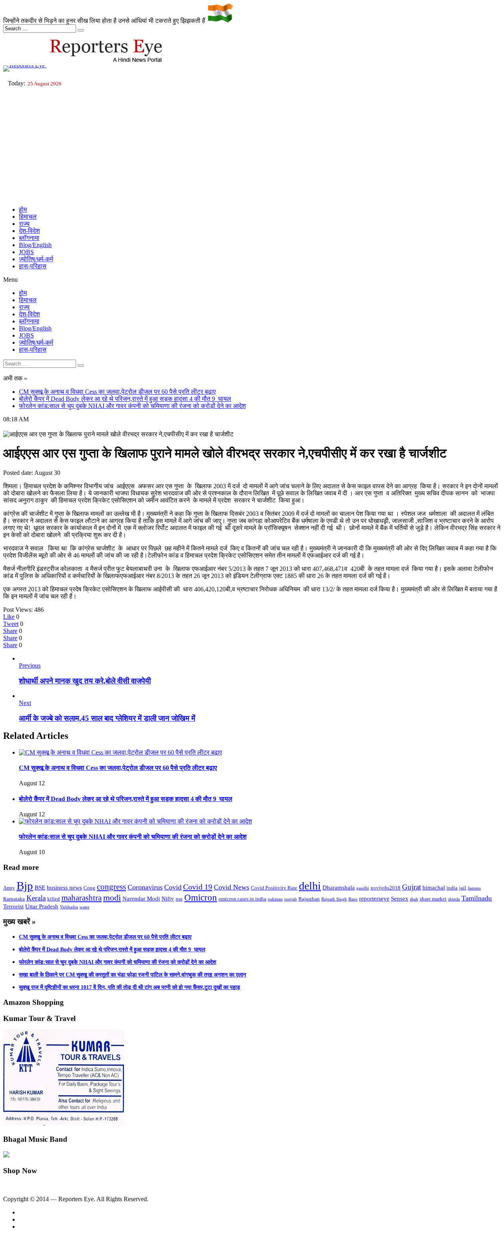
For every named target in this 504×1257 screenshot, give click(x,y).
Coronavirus (145, 887)
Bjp (25, 885)
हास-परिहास (32, 266)
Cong (89, 888)
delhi (310, 886)
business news (64, 887)
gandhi (362, 888)
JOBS (26, 252)
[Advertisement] (252, 145)
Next (25, 703)
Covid (173, 887)
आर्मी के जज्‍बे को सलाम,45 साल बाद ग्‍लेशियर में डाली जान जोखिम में (107, 718)
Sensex (399, 898)
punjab (290, 899)
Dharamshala (338, 887)
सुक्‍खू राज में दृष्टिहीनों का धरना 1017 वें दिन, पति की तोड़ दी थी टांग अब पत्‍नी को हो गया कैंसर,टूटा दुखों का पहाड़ (129, 987)
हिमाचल (28, 216)
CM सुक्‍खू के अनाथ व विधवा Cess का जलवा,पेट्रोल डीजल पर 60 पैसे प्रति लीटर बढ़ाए (117, 391)
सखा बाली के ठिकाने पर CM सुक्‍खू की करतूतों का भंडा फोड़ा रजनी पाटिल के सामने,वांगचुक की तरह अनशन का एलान (132, 975)
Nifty (167, 898)
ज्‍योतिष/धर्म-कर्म (36, 259)
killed (53, 899)
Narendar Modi (141, 898)
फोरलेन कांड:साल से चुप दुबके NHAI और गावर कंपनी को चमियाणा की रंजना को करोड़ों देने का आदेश (132, 405)
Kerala (36, 898)
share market (433, 899)
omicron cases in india (242, 899)
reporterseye (374, 898)
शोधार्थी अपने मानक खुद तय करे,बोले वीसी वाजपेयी (85, 681)
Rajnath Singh (334, 899)
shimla (454, 899)
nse (179, 899)
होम (23, 209)
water (84, 907)
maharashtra (81, 898)
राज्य (24, 223)
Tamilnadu (476, 898)
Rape (353, 899)
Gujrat (411, 887)
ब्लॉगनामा (29, 237)
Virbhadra (69, 907)
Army (9, 888)
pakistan (275, 899)
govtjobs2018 (385, 888)
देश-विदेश (29, 230)
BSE (40, 887)
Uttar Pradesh (41, 906)
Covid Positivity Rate (274, 888)
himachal (433, 887)
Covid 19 (197, 886)
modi (112, 898)
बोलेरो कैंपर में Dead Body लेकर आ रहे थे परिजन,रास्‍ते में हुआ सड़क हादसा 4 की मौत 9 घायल (125, 398)
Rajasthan (309, 899)
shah (414, 899)
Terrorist (13, 906)
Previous (30, 665)
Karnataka (14, 899)
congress (111, 887)
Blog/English (35, 245)
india (452, 888)
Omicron (200, 897)
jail (462, 888)
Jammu (474, 888)
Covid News (231, 887)
